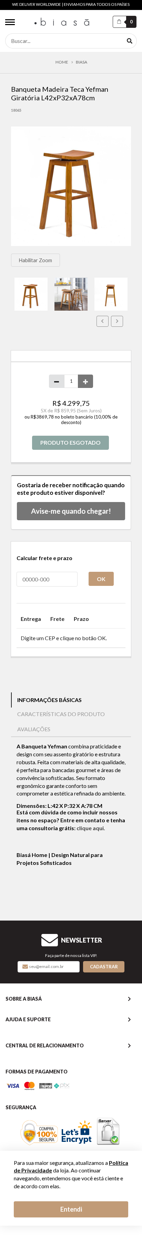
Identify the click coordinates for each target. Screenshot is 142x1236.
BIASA (81, 62)
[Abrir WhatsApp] (121, 1218)
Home (61, 62)
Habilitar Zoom (35, 260)
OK (101, 579)
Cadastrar (104, 966)
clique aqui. (91, 828)
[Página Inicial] (63, 21)
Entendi (71, 1209)
